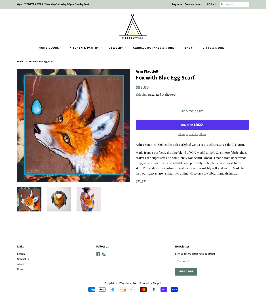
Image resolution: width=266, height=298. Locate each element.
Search (21, 253)
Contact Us (23, 259)
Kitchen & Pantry (84, 48)
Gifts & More (214, 48)
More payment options (192, 134)
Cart (213, 4)
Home (20, 61)
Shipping (141, 94)
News (20, 269)
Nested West (131, 283)
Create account (193, 4)
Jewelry (116, 48)
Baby (188, 48)
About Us (22, 264)
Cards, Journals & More (154, 48)
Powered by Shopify (151, 283)
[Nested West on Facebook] (98, 254)
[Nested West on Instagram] (104, 254)
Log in (175, 4)
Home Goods (49, 48)
